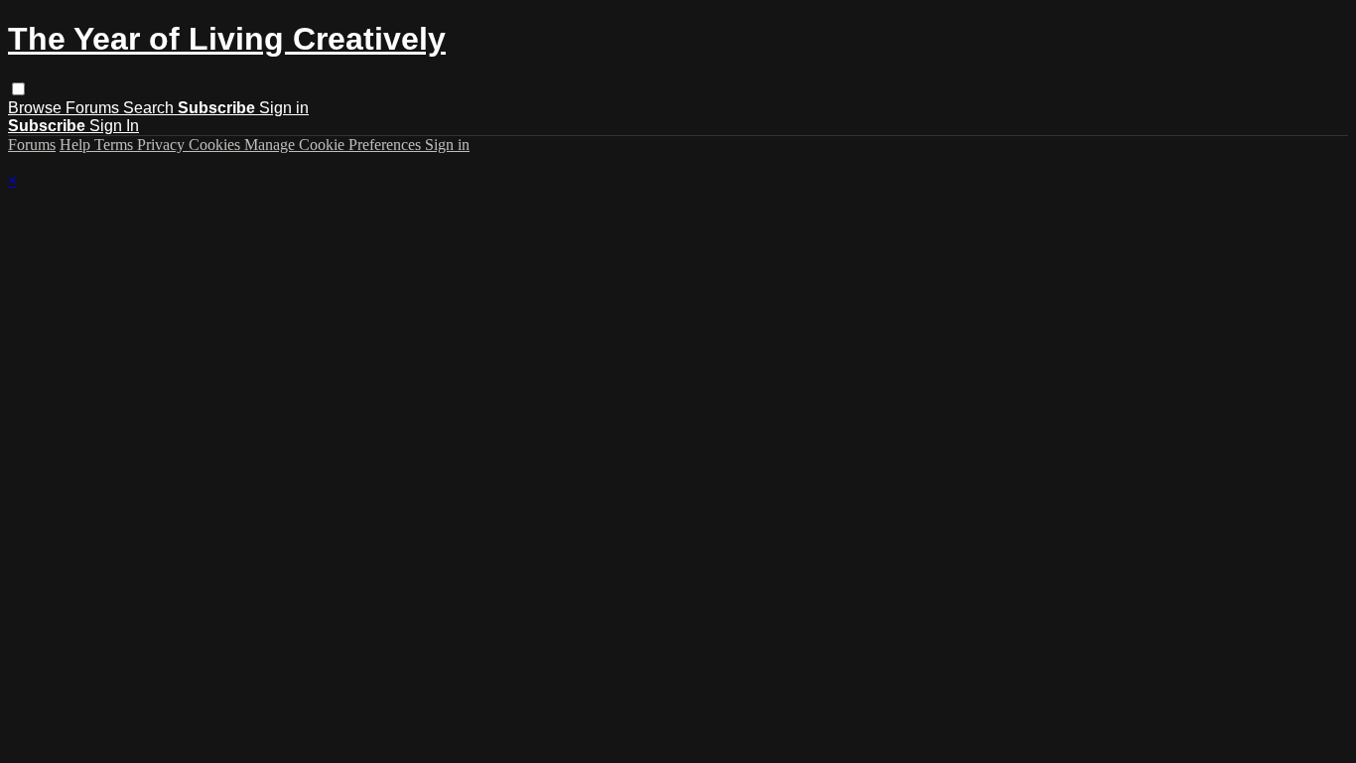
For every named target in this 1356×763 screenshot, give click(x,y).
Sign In (114, 125)
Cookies (216, 144)
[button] (18, 88)
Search (150, 107)
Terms (115, 144)
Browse (37, 107)
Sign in (284, 107)
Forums (94, 107)
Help (77, 144)
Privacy (163, 144)
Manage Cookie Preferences (334, 144)
